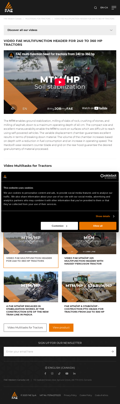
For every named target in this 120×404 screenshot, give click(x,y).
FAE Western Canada (12, 19)
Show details (103, 216)
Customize (57, 225)
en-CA (104, 7)
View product (61, 327)
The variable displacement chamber (62, 132)
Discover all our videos (22, 30)
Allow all (97, 225)
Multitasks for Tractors (37, 19)
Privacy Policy (70, 395)
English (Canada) (61, 367)
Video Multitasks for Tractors (25, 327)
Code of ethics (101, 395)
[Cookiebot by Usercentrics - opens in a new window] (102, 176)
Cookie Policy (86, 395)
